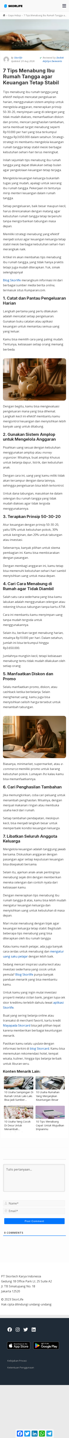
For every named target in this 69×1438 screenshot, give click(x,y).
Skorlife (18, 57)
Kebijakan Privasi (17, 1360)
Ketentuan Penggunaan (20, 1367)
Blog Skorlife (12, 280)
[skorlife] (16, 4)
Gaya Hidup (14, 15)
